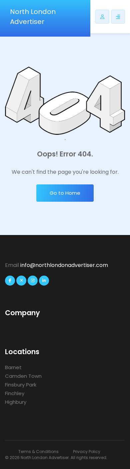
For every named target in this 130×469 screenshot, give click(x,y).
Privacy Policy (86, 451)
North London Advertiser (33, 16)
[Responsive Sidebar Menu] (118, 17)
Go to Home (65, 192)
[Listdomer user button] (102, 17)
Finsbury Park (20, 384)
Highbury (15, 401)
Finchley (14, 393)
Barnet (13, 367)
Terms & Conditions (38, 451)
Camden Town (23, 375)
